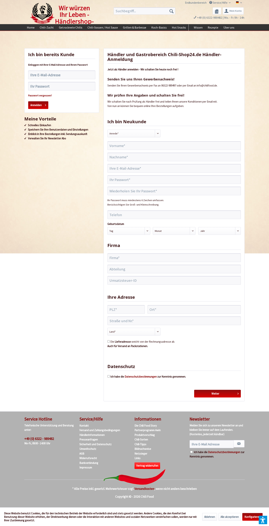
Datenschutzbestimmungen (141, 376)
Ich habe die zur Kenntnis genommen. (148, 376)
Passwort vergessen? (40, 95)
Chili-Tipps (140, 444)
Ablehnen (209, 517)
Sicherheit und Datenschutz (95, 444)
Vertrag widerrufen (147, 465)
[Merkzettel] (217, 11)
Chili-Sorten (141, 439)
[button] (263, 520)
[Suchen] (171, 11)
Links (137, 458)
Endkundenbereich (196, 2)
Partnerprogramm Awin (147, 430)
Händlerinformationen (92, 435)
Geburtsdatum (115, 224)
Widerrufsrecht (88, 458)
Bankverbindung (88, 463)
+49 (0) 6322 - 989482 (39, 438)
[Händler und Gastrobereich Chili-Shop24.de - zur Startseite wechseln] (42, 13)
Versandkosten (144, 489)
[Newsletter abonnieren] (238, 443)
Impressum (85, 467)
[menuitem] (194, 2)
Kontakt (84, 425)
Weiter (215, 393)
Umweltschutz (87, 448)
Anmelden (36, 105)
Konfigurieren (252, 517)
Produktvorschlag (144, 435)
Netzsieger (140, 453)
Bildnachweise (142, 448)
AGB (81, 453)
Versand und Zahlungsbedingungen (99, 430)
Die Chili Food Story (145, 425)
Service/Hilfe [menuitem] (220, 2)
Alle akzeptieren (230, 517)
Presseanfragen (88, 439)
